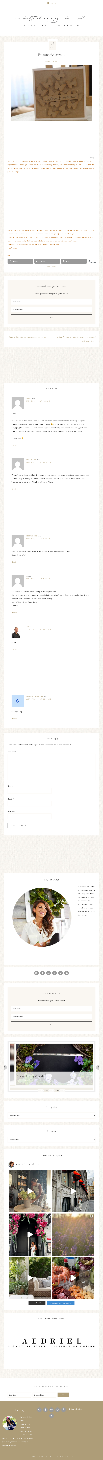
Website (11, 812)
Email (11, 799)
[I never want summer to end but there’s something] (30, 1235)
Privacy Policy (75, 1409)
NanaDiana (31, 459)
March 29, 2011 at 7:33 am (38, 579)
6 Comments (51, 266)
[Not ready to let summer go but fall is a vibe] (73, 1191)
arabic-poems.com (34, 696)
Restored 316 (67, 1456)
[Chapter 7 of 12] (73, 1235)
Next (98, 1067)
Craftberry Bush (51, 21)
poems (29, 627)
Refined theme (52, 1456)
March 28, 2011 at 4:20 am (38, 401)
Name (11, 786)
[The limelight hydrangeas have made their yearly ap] (30, 1278)
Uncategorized (51, 61)
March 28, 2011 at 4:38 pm (38, 538)
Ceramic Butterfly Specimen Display (40, 1076)
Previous (4, 1067)
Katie (28, 398)
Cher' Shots (31, 536)
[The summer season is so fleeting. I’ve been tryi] (73, 1278)
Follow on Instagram (61, 1303)
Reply (14, 445)
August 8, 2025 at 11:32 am (38, 699)
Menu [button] (53, 3)
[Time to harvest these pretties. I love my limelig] (30, 1191)
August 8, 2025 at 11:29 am (38, 629)
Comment (12, 752)
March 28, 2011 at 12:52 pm (38, 462)
